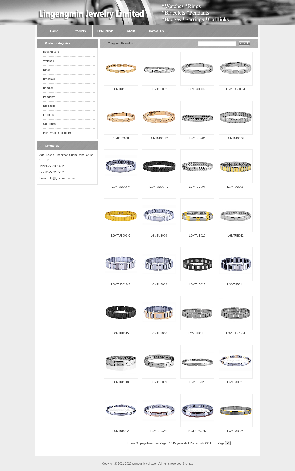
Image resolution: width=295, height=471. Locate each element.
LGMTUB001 (120, 89)
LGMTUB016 (159, 333)
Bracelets (49, 79)
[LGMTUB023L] (159, 427)
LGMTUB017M (235, 333)
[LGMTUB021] (236, 378)
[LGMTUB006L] (236, 134)
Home (54, 31)
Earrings (48, 115)
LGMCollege (105, 31)
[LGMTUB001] (121, 86)
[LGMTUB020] (197, 378)
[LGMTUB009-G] (121, 232)
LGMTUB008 (235, 186)
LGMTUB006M (120, 186)
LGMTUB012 (159, 284)
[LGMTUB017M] (236, 330)
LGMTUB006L (236, 138)
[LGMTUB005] (197, 134)
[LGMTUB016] (159, 330)
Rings (46, 70)
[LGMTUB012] (159, 281)
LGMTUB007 (197, 186)
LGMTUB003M (235, 89)
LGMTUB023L (159, 431)
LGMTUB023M (197, 431)
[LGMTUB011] (236, 232)
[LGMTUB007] (197, 183)
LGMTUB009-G (120, 235)
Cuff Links (49, 124)
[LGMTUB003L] (197, 86)
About (131, 31)
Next (150, 443)
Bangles (48, 88)
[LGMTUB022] (121, 427)
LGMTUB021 (235, 382)
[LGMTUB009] (159, 232)
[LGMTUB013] (197, 281)
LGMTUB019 (159, 382)
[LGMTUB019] (159, 378)
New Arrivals (51, 52)
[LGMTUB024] (236, 427)
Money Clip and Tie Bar (58, 133)
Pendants (49, 97)
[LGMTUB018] (121, 378)
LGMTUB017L (197, 333)
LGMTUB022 (120, 431)
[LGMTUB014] (236, 281)
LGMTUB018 (120, 382)
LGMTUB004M (159, 138)
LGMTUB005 (197, 138)
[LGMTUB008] (236, 183)
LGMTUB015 (120, 333)
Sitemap (188, 463)
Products (80, 31)
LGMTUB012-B (120, 284)
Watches (48, 61)
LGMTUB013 (197, 284)
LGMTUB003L (197, 89)
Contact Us (156, 31)
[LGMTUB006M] (121, 183)
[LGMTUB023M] (197, 427)
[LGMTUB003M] (236, 86)
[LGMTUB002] (159, 86)
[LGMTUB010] (197, 232)
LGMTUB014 (235, 284)
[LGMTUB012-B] (121, 281)
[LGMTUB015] (121, 330)
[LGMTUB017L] (197, 330)
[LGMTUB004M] (159, 134)
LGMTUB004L (121, 138)
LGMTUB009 (159, 235)
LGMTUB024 (235, 431)
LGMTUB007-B (158, 186)
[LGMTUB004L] (121, 134)
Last (156, 443)
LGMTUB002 (159, 89)
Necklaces (49, 106)
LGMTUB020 (197, 382)
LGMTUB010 (197, 235)
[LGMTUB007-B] (159, 183)
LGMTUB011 (235, 235)
